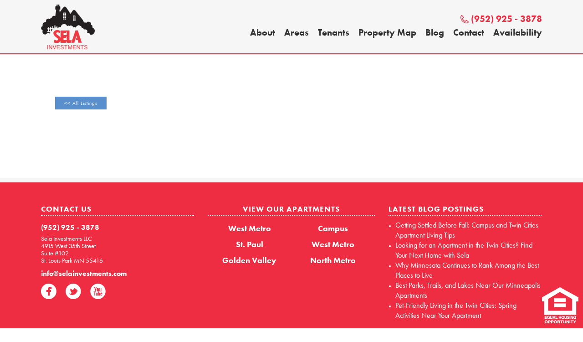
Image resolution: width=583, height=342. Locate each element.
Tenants (333, 32)
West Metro (249, 228)
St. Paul (249, 244)
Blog (434, 32)
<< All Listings (80, 103)
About (262, 32)
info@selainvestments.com (84, 273)
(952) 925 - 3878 (506, 19)
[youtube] (98, 291)
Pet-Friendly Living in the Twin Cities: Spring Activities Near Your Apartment (456, 310)
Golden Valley (249, 260)
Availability (517, 32)
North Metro (333, 260)
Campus (333, 228)
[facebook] (48, 291)
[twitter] (73, 291)
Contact (468, 32)
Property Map (387, 32)
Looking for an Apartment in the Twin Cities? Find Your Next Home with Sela (463, 250)
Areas (296, 32)
